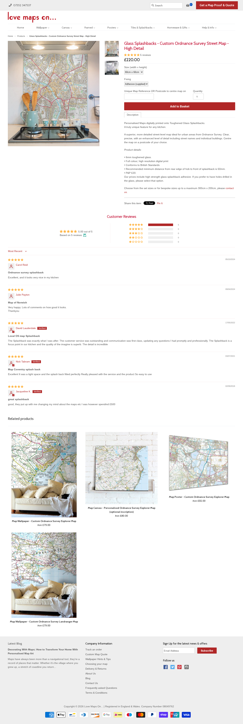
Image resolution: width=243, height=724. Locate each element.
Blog (87, 678)
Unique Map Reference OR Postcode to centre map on (155, 91)
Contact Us (91, 683)
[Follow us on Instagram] (187, 668)
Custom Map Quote (96, 654)
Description (132, 114)
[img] (15, 259)
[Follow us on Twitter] (173, 668)
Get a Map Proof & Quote (217, 5)
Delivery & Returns (95, 668)
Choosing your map (96, 663)
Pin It (160, 203)
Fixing (127, 79)
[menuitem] (17, 27)
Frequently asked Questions (101, 687)
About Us (90, 673)
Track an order (93, 649)
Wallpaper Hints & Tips (98, 659)
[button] (132, 55)
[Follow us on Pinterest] (180, 668)
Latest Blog (15, 643)
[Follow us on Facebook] (166, 668)
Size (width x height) (135, 67)
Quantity (197, 91)
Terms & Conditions (96, 692)
